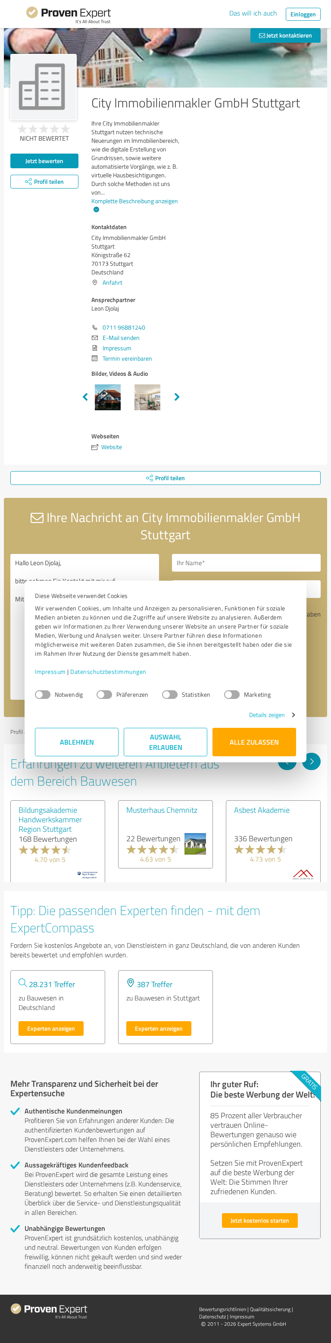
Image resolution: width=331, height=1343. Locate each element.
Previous (85, 397)
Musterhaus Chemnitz (161, 810)
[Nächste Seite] (311, 761)
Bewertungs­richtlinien (222, 1309)
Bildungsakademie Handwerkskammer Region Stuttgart (50, 819)
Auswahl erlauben (165, 742)
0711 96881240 (124, 327)
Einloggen (303, 14)
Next (177, 397)
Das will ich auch (253, 13)
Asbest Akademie (262, 810)
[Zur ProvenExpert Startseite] (68, 16)
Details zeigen (267, 715)
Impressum (50, 671)
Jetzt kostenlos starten (260, 1220)
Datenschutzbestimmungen (108, 671)
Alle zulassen (254, 742)
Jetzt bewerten (44, 161)
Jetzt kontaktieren (288, 35)
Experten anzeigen (51, 1028)
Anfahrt (112, 282)
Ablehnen (77, 742)
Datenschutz (212, 1316)
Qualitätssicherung (270, 1309)
